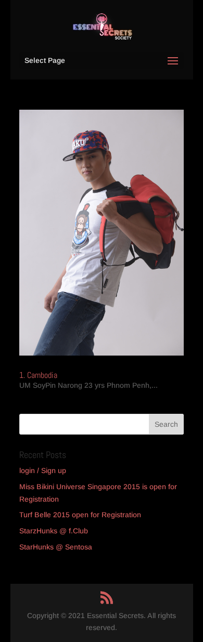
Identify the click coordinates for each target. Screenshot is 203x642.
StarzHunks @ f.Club (53, 531)
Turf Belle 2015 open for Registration (80, 514)
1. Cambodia (38, 375)
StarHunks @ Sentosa (55, 547)
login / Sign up (42, 470)
